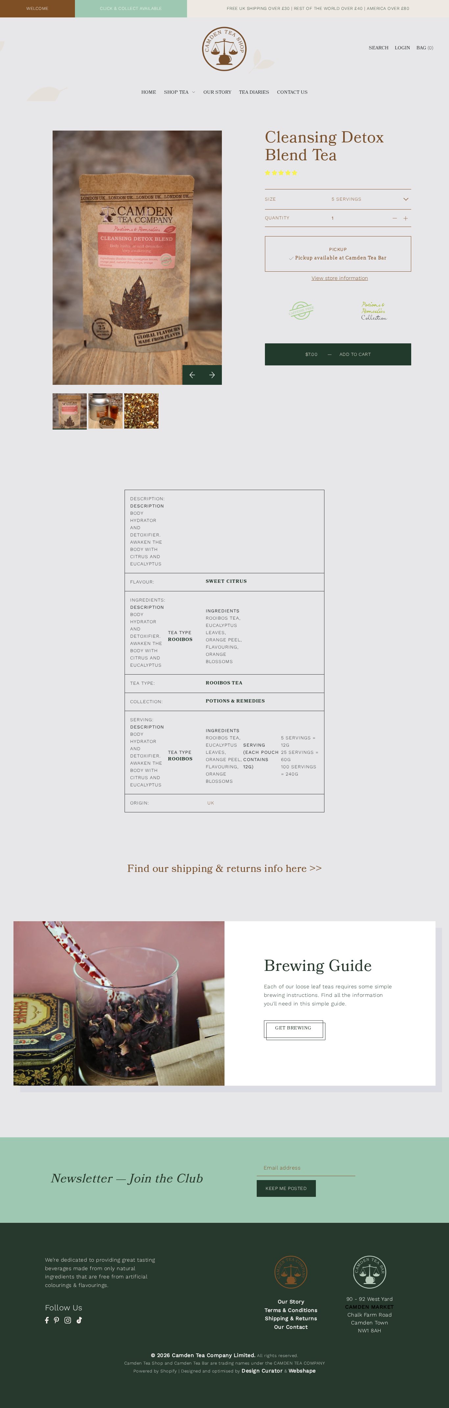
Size (270, 199)
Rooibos (180, 640)
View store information (340, 278)
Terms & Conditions (291, 1310)
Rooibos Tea (224, 683)
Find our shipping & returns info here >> (224, 870)
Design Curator (262, 1371)
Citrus (236, 582)
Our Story (291, 1301)
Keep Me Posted (286, 1188)
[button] (282, 173)
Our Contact (291, 1327)
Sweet (215, 582)
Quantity (277, 217)
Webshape (302, 1371)
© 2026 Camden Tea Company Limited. (203, 1355)
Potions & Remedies (235, 702)
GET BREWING (293, 1028)
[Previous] (192, 375)
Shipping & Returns (291, 1318)
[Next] (212, 375)
